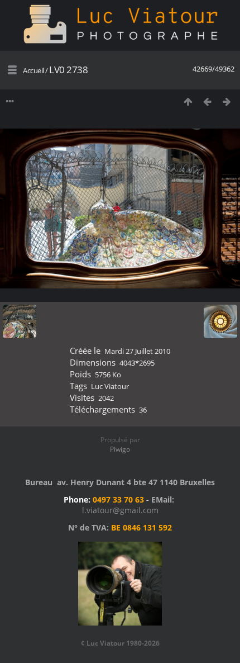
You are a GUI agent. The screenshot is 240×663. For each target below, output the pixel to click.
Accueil (33, 70)
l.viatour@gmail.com (120, 510)
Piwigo (120, 449)
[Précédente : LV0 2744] (207, 101)
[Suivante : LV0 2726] (227, 101)
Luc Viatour (110, 386)
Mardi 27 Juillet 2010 (137, 351)
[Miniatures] (188, 101)
